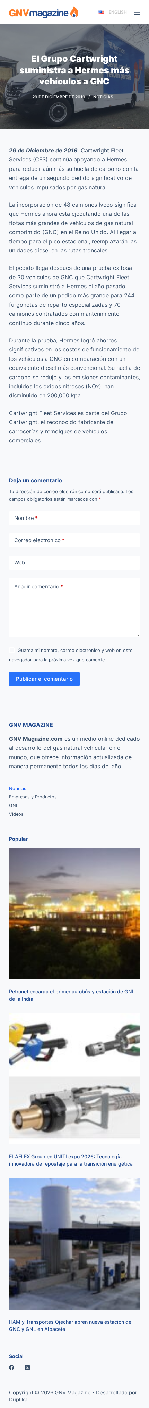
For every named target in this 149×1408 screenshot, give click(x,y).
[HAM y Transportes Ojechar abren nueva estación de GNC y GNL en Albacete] (74, 1244)
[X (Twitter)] (27, 1367)
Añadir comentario (38, 586)
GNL (13, 805)
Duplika (18, 1399)
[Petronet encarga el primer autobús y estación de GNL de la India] (74, 913)
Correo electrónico (39, 540)
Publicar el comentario (44, 679)
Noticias (103, 96)
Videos (16, 814)
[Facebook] (11, 1367)
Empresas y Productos (33, 797)
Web (19, 562)
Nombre (26, 518)
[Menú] (137, 12)
